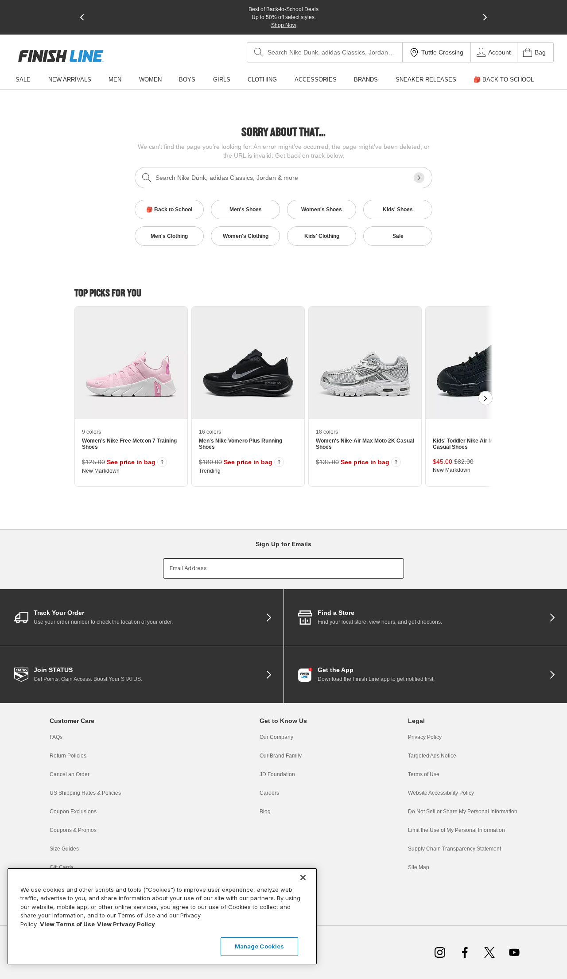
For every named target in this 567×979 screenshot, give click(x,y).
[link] (61, 56)
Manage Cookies (259, 946)
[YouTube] (514, 952)
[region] (162, 916)
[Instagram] (440, 952)
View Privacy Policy (126, 924)
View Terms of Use (67, 924)
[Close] (303, 877)
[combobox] (325, 52)
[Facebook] (464, 952)
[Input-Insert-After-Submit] (419, 177)
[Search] (258, 52)
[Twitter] (489, 952)
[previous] (82, 17)
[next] (485, 17)
